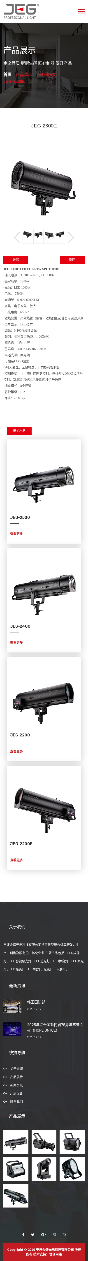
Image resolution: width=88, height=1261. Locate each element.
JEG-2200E (21, 843)
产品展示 (16, 1077)
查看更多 (16, 533)
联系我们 (16, 1101)
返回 (72, 260)
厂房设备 (16, 1093)
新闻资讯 (16, 1085)
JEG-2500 (20, 517)
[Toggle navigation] (81, 11)
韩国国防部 (36, 1002)
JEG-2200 (20, 735)
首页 (7, 74)
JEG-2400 (20, 626)
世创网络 (55, 1254)
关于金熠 (16, 1069)
